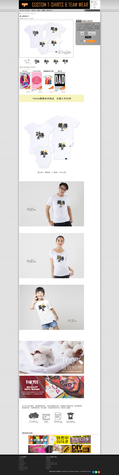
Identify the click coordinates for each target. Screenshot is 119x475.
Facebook (22, 470)
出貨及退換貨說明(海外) (52, 464)
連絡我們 (22, 459)
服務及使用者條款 (23, 467)
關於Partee (49, 10)
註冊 (95, 7)
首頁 (22, 13)
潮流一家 (60, 71)
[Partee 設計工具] (55, 0)
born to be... (25, 71)
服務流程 (49, 459)
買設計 (39, 10)
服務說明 (49, 458)
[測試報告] (59, 452)
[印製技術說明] (38, 452)
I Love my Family (37, 71)
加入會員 (22, 461)
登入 (95, 5)
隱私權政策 (22, 464)
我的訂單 (22, 458)
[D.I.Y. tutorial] (80, 452)
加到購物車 (91, 41)
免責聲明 (22, 465)
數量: (82, 41)
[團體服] (38, 443)
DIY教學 (48, 461)
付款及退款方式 (23, 462)
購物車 (95, 1)
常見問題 (49, 465)
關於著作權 (49, 467)
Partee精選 (26, 13)
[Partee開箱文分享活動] (80, 443)
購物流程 (95, 4)
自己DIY (34, 10)
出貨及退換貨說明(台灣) (52, 462)
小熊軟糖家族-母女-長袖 (48, 71)
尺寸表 (88, 37)
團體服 (43, 10)
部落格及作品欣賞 (23, 468)
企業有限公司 (25, 6)
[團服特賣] (59, 443)
